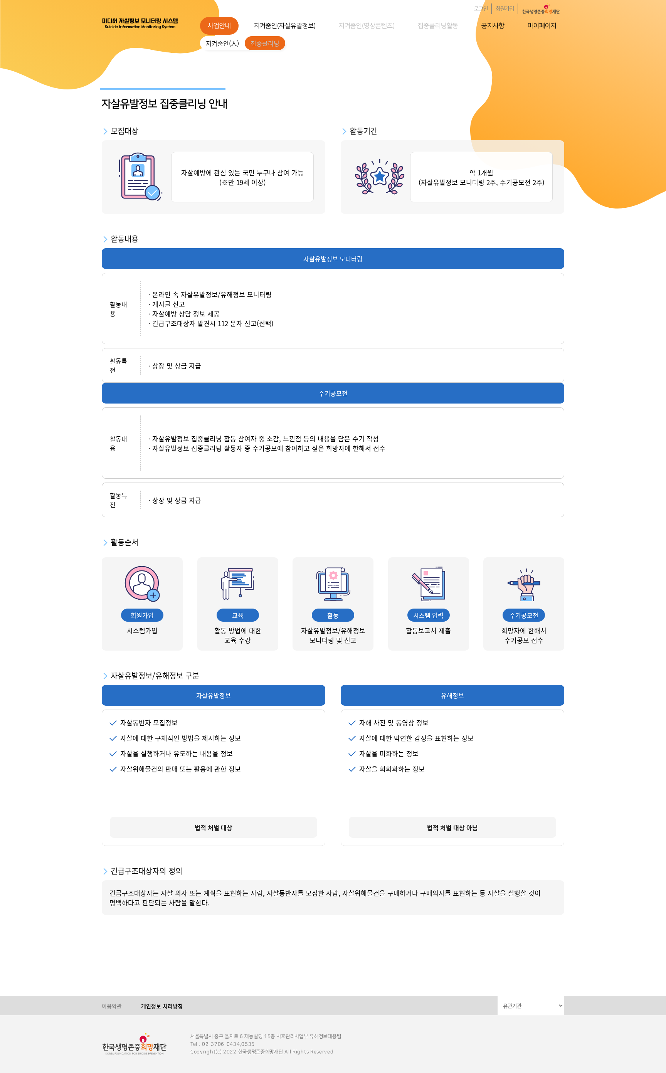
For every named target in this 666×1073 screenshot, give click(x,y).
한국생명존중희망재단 (140, 23)
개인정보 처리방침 (162, 1006)
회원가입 (505, 9)
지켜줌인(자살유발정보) (285, 25)
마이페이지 (542, 25)
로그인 (481, 9)
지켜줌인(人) (222, 43)
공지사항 (493, 25)
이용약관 (112, 1006)
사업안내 (219, 25)
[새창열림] (541, 8)
